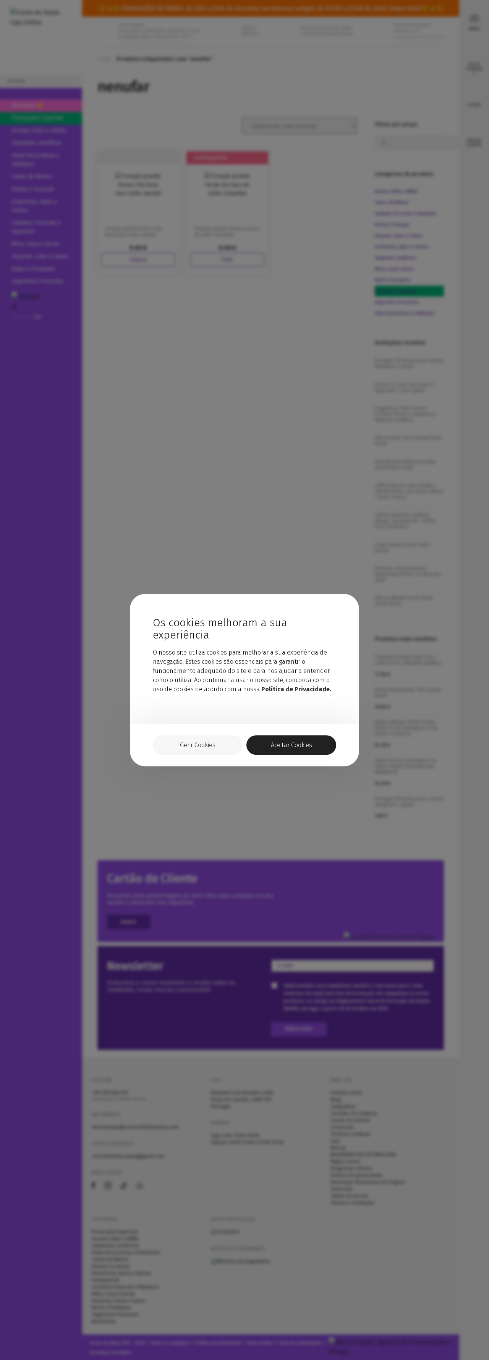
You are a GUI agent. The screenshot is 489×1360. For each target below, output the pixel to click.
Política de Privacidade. (296, 689)
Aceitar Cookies (291, 745)
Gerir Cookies (197, 745)
